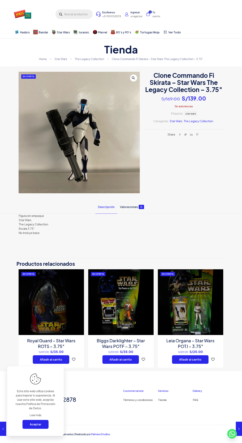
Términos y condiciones (138, 399)
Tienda (162, 399)
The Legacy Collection (89, 59)
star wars (190, 113)
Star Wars (60, 59)
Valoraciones (131, 207)
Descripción (106, 207)
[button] (133, 78)
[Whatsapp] (232, 434)
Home (43, 59)
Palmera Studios (100, 434)
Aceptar (35, 424)
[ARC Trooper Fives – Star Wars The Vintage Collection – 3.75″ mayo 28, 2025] (239, 429)
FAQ (195, 399)
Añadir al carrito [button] (51, 359)
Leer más (35, 415)
